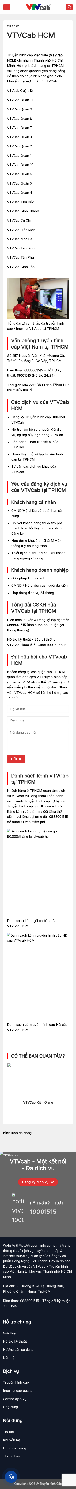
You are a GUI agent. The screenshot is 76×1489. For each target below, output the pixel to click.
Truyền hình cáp (38, 417)
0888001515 (33, 370)
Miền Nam (13, 25)
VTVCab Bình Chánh (23, 211)
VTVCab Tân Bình (21, 248)
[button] (6, 7)
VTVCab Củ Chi (19, 220)
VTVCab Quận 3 (19, 137)
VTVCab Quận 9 (19, 109)
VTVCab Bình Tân (21, 267)
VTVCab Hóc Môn (21, 230)
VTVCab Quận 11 (20, 100)
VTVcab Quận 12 (20, 91)
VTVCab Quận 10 (20, 165)
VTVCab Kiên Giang (38, 1102)
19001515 (24, 375)
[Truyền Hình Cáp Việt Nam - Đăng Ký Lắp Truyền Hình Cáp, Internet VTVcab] (38, 7)
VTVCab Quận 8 (19, 119)
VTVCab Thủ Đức (20, 202)
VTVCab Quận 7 (19, 128)
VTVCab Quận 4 (19, 193)
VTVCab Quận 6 (19, 174)
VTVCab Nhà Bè (19, 239)
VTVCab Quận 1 (19, 156)
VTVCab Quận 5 (19, 183)
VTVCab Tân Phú (20, 257)
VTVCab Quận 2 (19, 146)
